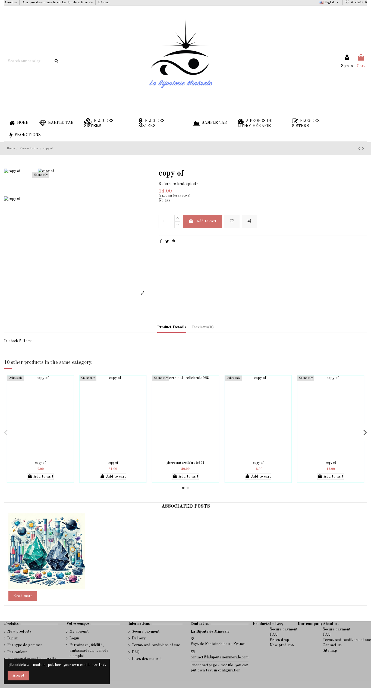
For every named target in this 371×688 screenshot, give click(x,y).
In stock (11, 341)
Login (74, 638)
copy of (40, 463)
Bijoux (12, 638)
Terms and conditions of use (156, 645)
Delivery (139, 638)
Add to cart (206, 221)
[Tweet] (167, 242)
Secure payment (146, 631)
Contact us (332, 645)
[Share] (161, 242)
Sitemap (103, 2)
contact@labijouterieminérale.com (220, 657)
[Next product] (363, 149)
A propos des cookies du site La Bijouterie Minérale (57, 2)
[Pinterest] (173, 242)
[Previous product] (360, 149)
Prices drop (279, 640)
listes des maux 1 (147, 659)
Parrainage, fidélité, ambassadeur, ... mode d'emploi (89, 650)
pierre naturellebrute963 (185, 463)
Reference (167, 184)
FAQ (136, 652)
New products (19, 631)
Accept (18, 675)
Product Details (171, 327)
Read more (22, 596)
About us (10, 2)
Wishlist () (358, 2)
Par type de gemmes (25, 645)
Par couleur (17, 652)
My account (79, 631)
